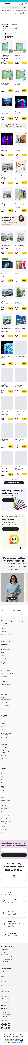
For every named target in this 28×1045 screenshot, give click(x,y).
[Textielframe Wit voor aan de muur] (21, 430)
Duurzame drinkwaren (7, 832)
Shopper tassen (5, 688)
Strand (3, 773)
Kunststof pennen (5, 670)
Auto (2, 779)
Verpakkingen (4, 818)
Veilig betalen (4, 954)
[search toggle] (24, 7)
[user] (22, 3)
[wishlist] (12, 41)
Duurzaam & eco (6, 821)
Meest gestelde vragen (7, 964)
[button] (10, 13)
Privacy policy (7, 1036)
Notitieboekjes (5, 705)
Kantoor (3, 698)
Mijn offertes (4, 993)
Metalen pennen (5, 667)
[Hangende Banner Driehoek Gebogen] (21, 375)
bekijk (10, 90)
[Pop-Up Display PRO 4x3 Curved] (7, 167)
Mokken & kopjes (5, 649)
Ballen (2, 797)
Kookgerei (3, 805)
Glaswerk (3, 659)
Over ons (3, 974)
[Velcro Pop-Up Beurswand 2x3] (7, 47)
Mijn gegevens (5, 991)
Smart (2, 726)
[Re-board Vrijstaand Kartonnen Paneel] (21, 458)
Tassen (3, 680)
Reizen (3, 787)
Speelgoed (4, 794)
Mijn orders (4, 996)
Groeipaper (4, 823)
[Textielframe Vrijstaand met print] (21, 292)
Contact (3, 971)
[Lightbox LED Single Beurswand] (21, 194)
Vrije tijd (3, 786)
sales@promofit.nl (6, 224)
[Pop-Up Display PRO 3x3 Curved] (7, 194)
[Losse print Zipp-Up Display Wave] (7, 375)
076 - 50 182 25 (15, 224)
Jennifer (13, 598)
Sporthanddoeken (6, 737)
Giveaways (4, 627)
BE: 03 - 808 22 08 (6, 894)
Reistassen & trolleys (6, 691)
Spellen (3, 791)
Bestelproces (4, 952)
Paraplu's (3, 770)
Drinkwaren (4, 644)
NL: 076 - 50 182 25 (6, 893)
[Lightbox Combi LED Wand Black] (21, 403)
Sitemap (22, 1036)
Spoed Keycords (5, 641)
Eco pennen (4, 676)
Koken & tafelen (5, 804)
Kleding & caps (5, 751)
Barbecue (3, 776)
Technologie (4, 715)
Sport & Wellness (6, 733)
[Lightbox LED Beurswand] (21, 102)
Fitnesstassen (4, 741)
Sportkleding (4, 734)
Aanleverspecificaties (7, 959)
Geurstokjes (4, 747)
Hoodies (3, 762)
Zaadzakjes (4, 826)
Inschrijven (14, 855)
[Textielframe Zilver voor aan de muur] (7, 403)
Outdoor (3, 768)
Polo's (2, 758)
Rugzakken (4, 694)
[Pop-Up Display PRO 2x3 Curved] (21, 237)
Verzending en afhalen (7, 956)
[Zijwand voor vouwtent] (21, 348)
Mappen (3, 708)
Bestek (3, 811)
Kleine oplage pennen (7, 673)
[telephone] (18, 3)
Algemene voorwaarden (19, 1034)
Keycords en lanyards (6, 634)
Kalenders (3, 712)
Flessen (3, 646)
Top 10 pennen (5, 663)
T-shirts (3, 752)
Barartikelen (4, 808)
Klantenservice (6, 946)
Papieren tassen (5, 684)
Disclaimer (15, 1036)
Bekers (3, 655)
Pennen (3, 662)
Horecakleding (5, 815)
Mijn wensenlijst (5, 998)
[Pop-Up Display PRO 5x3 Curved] (7, 237)
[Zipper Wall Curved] (21, 139)
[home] (7, 4)
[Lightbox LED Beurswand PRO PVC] (7, 139)
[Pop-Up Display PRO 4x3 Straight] (7, 292)
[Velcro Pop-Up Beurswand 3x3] (21, 47)
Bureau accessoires (6, 699)
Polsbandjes (4, 628)
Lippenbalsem (4, 744)
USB (2, 729)
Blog (2, 979)
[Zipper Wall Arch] (21, 265)
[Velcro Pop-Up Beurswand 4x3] (21, 75)
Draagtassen (4, 681)
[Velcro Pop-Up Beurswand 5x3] (7, 75)
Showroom (4, 976)
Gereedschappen (5, 800)
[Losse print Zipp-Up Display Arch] (7, 430)
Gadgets (3, 723)
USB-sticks (4, 702)
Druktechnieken (5, 961)
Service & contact (6, 949)
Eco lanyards (4, 829)
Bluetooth (3, 720)
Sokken (3, 765)
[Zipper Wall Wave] (7, 102)
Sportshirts (4, 755)
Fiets (2, 782)
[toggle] (2, 4)
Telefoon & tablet (5, 717)
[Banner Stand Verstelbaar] (21, 167)
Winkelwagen (4, 1001)
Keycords (3, 631)
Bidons (3, 652)
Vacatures (4, 981)
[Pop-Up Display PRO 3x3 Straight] (7, 320)
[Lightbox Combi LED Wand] (7, 348)
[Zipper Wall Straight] (21, 320)
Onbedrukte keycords (6, 638)
